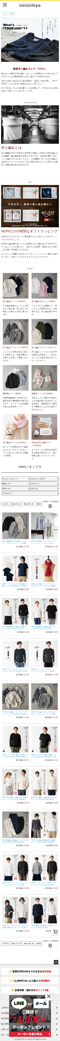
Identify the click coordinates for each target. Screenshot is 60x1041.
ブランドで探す (9, 13)
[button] (57, 506)
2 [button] (53, 506)
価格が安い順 (16, 504)
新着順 (38, 504)
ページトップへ (56, 962)
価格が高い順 (29, 504)
